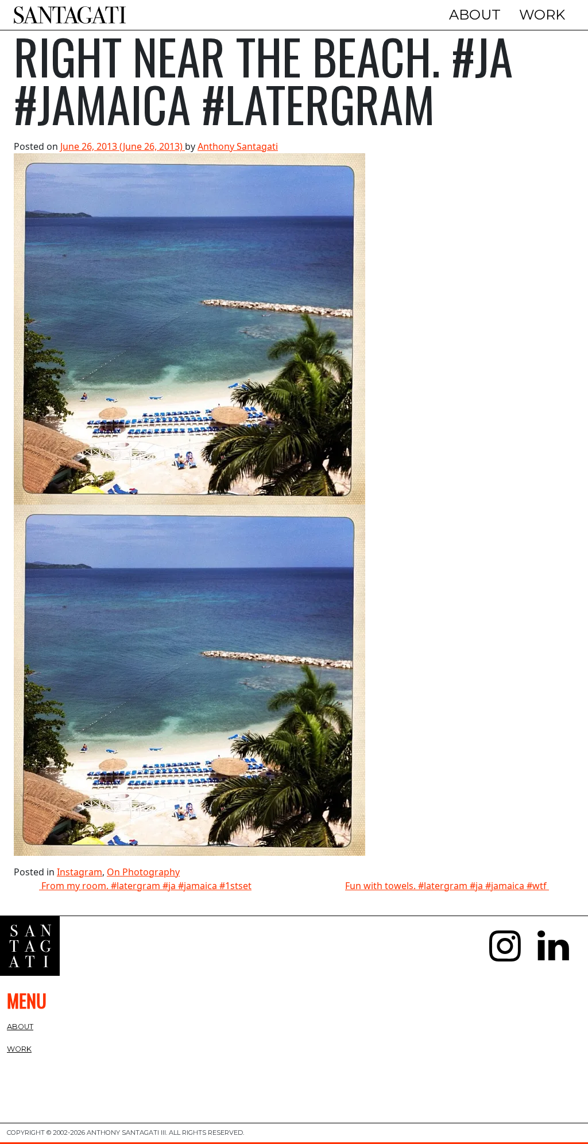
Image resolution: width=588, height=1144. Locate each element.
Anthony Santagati (238, 146)
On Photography (143, 872)
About (475, 14)
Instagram (79, 872)
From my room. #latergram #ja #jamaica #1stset (145, 885)
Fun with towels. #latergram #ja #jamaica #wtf (447, 885)
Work (542, 14)
